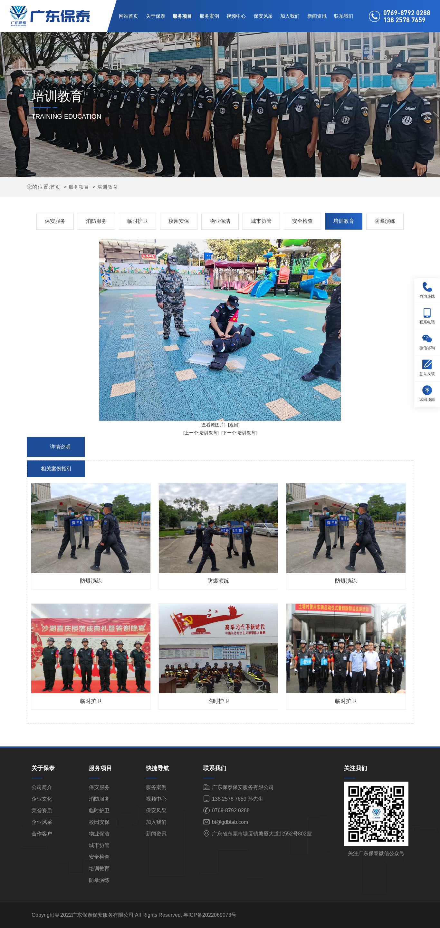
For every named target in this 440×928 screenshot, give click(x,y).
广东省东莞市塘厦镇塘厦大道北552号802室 (261, 833)
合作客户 (42, 833)
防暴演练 (385, 221)
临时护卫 (137, 221)
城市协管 (261, 221)
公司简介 (42, 787)
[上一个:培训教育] (201, 432)
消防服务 (96, 221)
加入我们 (290, 16)
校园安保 (178, 221)
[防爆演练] (90, 528)
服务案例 (209, 16)
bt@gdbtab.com (229, 822)
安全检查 (302, 221)
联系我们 (343, 16)
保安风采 (263, 16)
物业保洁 (220, 221)
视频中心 (236, 16)
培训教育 (107, 187)
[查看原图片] (212, 424)
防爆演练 (91, 581)
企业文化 (42, 799)
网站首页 (128, 16)
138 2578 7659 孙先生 (237, 799)
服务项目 (182, 16)
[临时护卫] (90, 648)
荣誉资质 (42, 810)
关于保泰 (155, 16)
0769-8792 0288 (230, 810)
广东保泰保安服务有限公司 (242, 787)
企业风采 (42, 822)
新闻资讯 (317, 16)
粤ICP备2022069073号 (209, 915)
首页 (55, 187)
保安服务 (55, 221)
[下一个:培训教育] (239, 432)
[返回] (234, 424)
